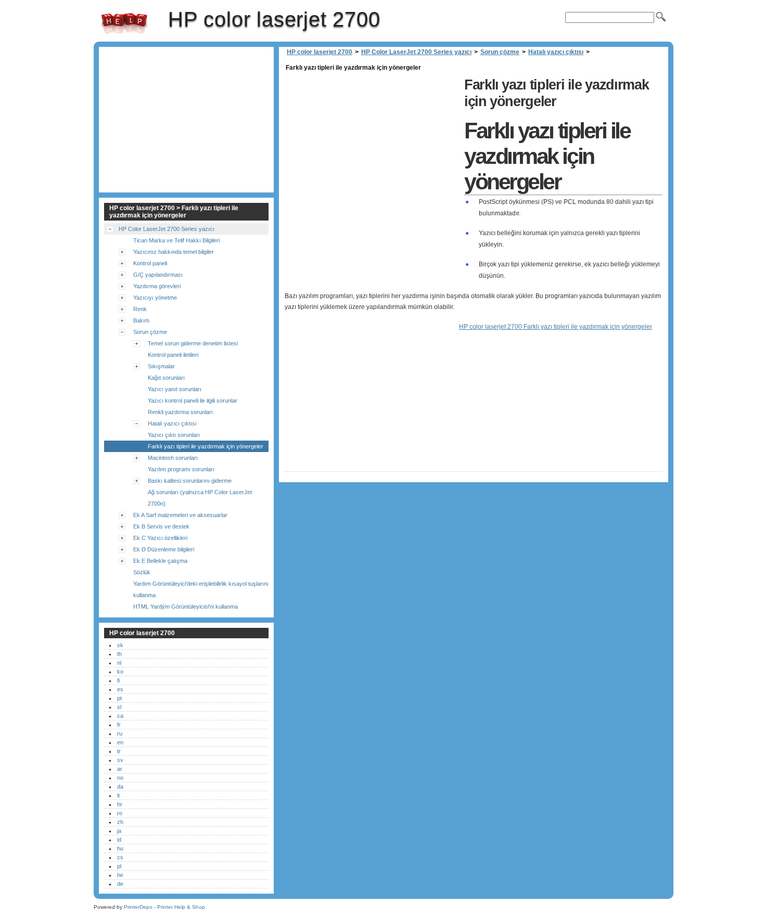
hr (119, 804)
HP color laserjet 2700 (124, 23)
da (120, 786)
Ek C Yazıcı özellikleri (160, 538)
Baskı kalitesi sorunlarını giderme (190, 481)
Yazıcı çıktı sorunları (174, 435)
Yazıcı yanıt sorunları (174, 389)
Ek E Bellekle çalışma (160, 561)
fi (118, 680)
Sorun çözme (499, 52)
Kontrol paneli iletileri (173, 355)
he (120, 875)
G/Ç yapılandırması (158, 275)
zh (120, 822)
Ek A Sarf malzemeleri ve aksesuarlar (180, 515)
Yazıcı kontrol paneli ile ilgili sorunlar (192, 400)
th (119, 654)
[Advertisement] (371, 147)
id (119, 839)
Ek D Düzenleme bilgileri (163, 549)
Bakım (141, 320)
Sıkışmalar (161, 366)
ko (120, 671)
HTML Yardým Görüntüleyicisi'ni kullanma (185, 606)
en (120, 742)
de (120, 884)
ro (119, 813)
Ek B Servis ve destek (161, 526)
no (120, 778)
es (120, 689)
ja (119, 831)
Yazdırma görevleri (157, 286)
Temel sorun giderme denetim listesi (193, 343)
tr (119, 751)
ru (119, 733)
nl (119, 663)
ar (119, 769)
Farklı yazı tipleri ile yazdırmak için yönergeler (205, 446)
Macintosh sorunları (173, 458)
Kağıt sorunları (166, 378)
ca (120, 716)
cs (120, 857)
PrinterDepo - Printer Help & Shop (164, 907)
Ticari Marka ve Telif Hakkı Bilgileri (176, 240)
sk (120, 645)
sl (119, 707)
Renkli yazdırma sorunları (180, 412)
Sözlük (141, 572)
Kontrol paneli (150, 263)
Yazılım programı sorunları (181, 469)
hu (120, 848)
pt (119, 698)
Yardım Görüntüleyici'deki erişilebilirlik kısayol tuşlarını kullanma (201, 589)
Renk (140, 309)
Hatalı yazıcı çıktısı (555, 52)
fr (119, 724)
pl (119, 866)
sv (120, 760)
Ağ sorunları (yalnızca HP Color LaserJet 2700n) (200, 498)
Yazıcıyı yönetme (155, 297)
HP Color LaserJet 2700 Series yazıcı (416, 52)
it (118, 795)
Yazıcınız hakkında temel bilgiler (173, 252)
